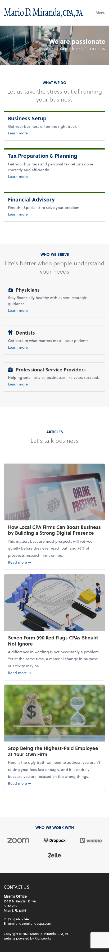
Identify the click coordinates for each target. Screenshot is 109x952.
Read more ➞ (54, 562)
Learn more (37, 133)
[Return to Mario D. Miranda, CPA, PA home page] (43, 13)
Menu (100, 12)
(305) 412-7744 (18, 918)
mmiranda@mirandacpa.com (29, 923)
